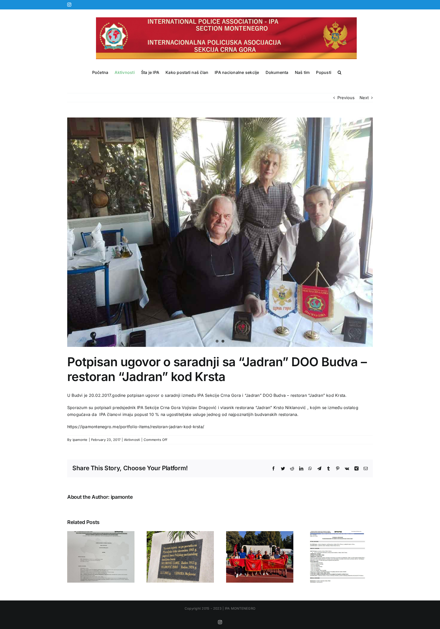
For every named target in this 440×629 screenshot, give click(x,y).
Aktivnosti (132, 440)
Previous (345, 97)
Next (364, 97)
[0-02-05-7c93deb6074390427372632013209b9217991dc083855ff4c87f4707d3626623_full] (220, 232)
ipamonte (80, 440)
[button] (339, 72)
